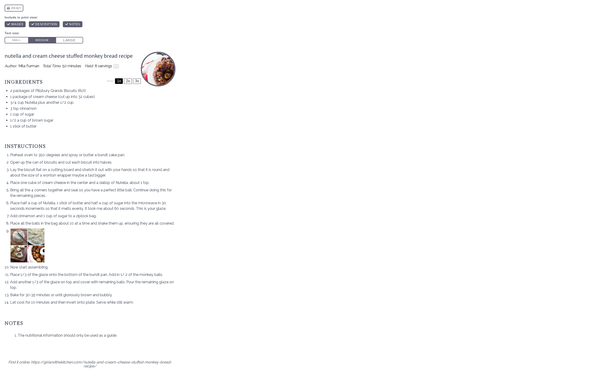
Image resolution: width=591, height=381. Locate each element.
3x (137, 81)
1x (119, 81)
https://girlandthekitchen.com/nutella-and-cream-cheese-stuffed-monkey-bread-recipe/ (101, 364)
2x (128, 81)
